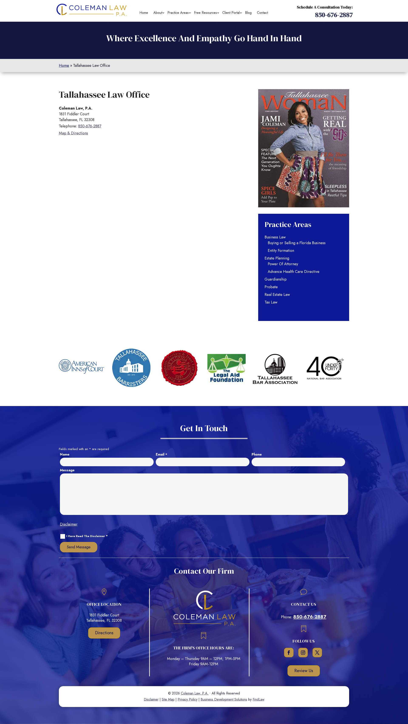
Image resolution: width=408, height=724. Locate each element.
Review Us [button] (303, 671)
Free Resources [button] (205, 12)
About (157, 12)
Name (64, 454)
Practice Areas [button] (178, 12)
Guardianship (276, 279)
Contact (262, 12)
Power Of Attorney (283, 264)
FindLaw (258, 699)
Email (161, 454)
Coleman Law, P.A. (194, 693)
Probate (271, 287)
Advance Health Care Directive (293, 271)
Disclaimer (69, 524)
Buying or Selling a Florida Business (297, 243)
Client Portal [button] (231, 12)
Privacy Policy (187, 699)
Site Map (168, 699)
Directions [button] (104, 633)
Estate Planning (277, 258)
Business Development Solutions (224, 699)
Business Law (275, 237)
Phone (257, 454)
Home (143, 12)
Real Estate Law (277, 294)
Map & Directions (73, 133)
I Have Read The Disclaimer (87, 536)
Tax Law (271, 302)
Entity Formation (281, 250)
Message (67, 470)
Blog (248, 12)
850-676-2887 (334, 14)
